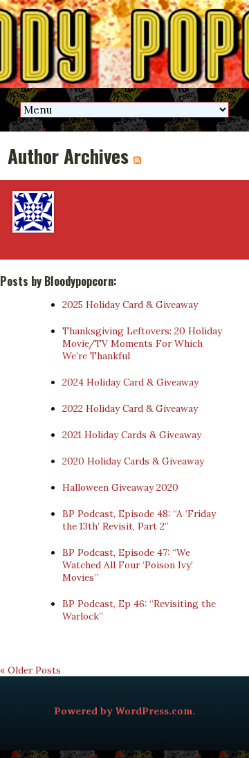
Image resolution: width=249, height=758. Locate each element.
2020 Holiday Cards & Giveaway (133, 461)
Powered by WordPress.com (123, 711)
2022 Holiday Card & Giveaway (130, 408)
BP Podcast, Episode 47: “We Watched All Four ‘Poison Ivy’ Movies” (127, 565)
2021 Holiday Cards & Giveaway (131, 434)
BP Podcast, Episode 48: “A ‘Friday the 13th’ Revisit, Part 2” (139, 519)
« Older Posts (30, 670)
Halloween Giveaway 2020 (120, 487)
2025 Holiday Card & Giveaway (130, 304)
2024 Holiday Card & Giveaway (130, 382)
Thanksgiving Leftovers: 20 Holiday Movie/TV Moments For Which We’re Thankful (142, 343)
